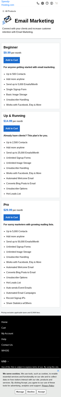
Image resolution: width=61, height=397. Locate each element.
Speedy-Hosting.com (7, 3)
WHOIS (5, 350)
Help (3, 339)
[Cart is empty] (56, 3)
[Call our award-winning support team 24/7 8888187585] (47, 3)
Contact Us (7, 345)
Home (4, 322)
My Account (7, 333)
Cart (3, 328)
